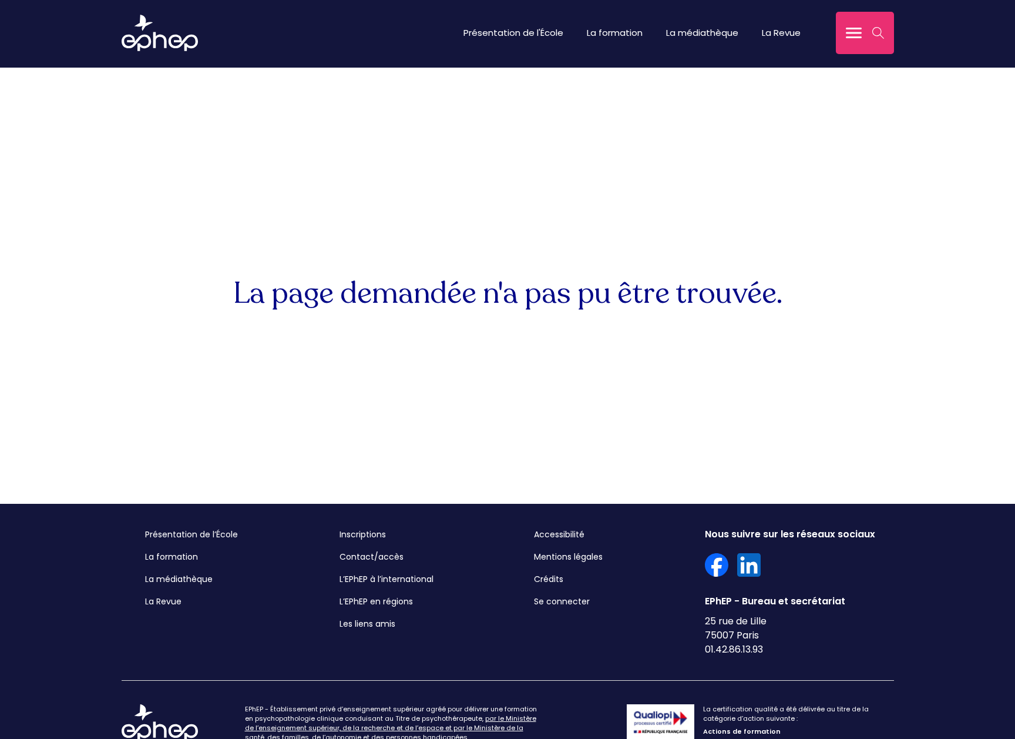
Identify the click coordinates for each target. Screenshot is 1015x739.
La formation (615, 32)
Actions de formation (742, 731)
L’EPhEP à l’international (386, 579)
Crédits (548, 579)
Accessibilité (559, 534)
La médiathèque (702, 32)
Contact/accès (372, 557)
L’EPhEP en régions (376, 601)
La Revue (781, 32)
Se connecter (562, 601)
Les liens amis (367, 624)
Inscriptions (363, 534)
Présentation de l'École (513, 32)
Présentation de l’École (191, 534)
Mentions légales (568, 557)
